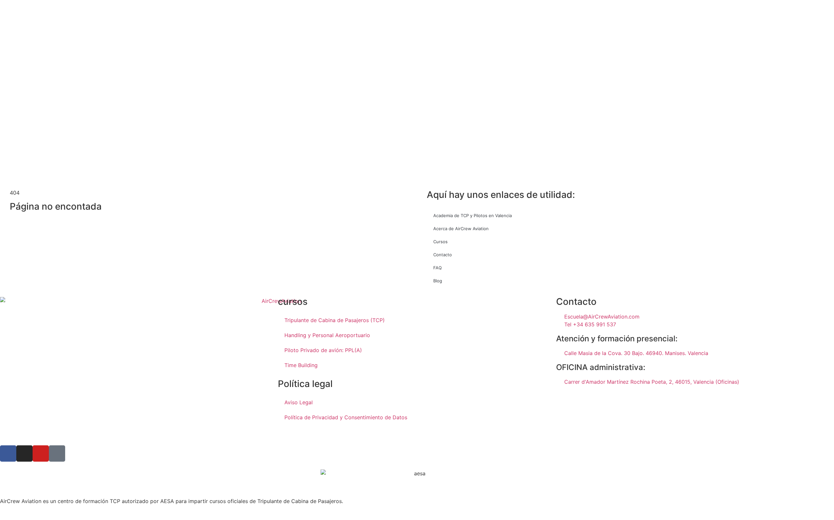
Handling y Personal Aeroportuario (327, 335)
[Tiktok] (57, 453)
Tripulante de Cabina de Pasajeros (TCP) (334, 320)
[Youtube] (41, 453)
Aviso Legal (298, 402)
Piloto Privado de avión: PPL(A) (323, 350)
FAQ (437, 267)
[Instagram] (24, 453)
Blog (437, 280)
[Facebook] (8, 453)
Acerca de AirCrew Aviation (461, 228)
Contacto (442, 254)
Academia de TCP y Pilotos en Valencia (472, 215)
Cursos (440, 241)
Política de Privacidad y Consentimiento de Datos (345, 417)
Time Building (301, 365)
